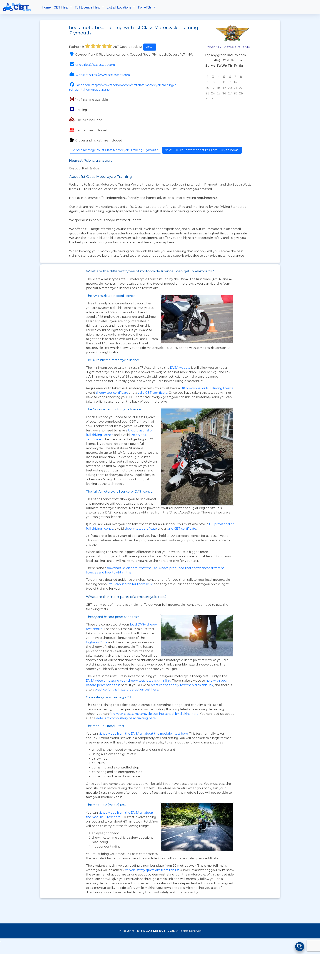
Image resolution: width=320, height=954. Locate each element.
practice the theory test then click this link (182, 685)
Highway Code (96, 642)
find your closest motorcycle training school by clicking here (154, 714)
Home (46, 7)
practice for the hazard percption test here (126, 689)
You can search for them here (131, 584)
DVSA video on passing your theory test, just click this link (128, 680)
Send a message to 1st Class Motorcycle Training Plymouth (115, 150)
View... (149, 47)
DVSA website (180, 367)
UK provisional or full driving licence (207, 388)
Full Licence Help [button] (88, 7)
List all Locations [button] (119, 7)
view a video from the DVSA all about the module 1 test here (143, 733)
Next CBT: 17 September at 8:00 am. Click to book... (201, 150)
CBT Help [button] (61, 7)
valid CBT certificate (152, 392)
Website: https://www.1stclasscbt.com (102, 75)
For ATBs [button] (145, 7)
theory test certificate (112, 392)
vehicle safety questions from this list (152, 870)
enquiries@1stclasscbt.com (95, 64)
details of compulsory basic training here (126, 718)
